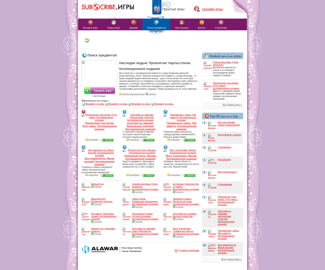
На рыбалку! (224, 159)
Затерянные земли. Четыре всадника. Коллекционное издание (145, 216)
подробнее (93, 139)
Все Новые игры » (232, 104)
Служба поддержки (189, 250)
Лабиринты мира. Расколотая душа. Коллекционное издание (186, 202)
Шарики (133, 28)
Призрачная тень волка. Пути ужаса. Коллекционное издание (99, 125)
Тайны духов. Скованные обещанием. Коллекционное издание (145, 202)
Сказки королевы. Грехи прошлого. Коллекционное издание (145, 187)
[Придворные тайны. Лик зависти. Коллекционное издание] (181, 120)
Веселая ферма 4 (227, 172)
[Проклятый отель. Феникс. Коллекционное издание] (140, 153)
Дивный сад (97, 184)
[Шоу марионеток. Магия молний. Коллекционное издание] (99, 155)
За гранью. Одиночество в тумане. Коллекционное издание (186, 187)
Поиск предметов (156, 28)
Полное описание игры (133, 94)
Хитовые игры (90, 28)
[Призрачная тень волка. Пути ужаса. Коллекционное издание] (99, 120)
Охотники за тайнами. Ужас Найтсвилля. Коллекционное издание (145, 231)
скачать (152, 94)
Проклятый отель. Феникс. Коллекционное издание (140, 157)
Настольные (181, 28)
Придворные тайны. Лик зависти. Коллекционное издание (181, 125)
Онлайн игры (212, 9)
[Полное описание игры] (120, 94)
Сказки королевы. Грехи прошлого (225, 63)
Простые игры (173, 9)
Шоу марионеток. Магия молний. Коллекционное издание (99, 161)
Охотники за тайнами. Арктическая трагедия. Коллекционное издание (140, 125)
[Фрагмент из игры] (94, 104)
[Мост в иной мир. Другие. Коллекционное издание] (181, 153)
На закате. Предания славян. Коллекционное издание (103, 216)
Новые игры (113, 28)
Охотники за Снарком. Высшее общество (185, 215)
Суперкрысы (224, 147)
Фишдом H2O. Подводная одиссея (101, 200)
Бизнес (202, 28)
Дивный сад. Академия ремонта (103, 230)
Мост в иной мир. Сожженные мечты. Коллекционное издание (186, 231)
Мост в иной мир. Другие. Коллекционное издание (181, 157)
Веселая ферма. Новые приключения (229, 123)
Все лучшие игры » (231, 259)
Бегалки (87, 46)
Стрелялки (221, 28)
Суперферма (225, 184)
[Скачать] (92, 186)
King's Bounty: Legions (229, 134)
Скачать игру (103, 90)
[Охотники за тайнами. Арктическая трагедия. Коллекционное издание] (140, 120)
